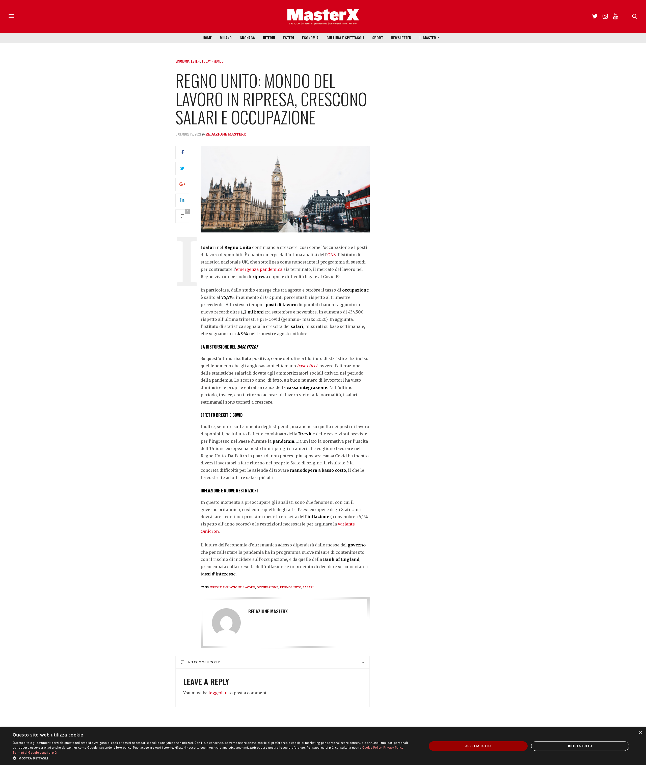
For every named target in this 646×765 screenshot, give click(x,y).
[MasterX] (323, 16)
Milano (226, 37)
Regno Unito (290, 587)
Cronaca (247, 37)
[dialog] (323, 746)
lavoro (249, 587)
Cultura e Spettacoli (345, 37)
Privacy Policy (393, 747)
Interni (269, 37)
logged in (218, 692)
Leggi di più (48, 752)
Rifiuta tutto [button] (580, 746)
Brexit (216, 587)
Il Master (427, 37)
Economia (310, 37)
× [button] (640, 732)
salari (308, 587)
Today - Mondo (213, 61)
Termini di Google (26, 752)
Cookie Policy (372, 747)
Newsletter (401, 37)
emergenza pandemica (259, 269)
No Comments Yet (204, 662)
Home (207, 37)
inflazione (232, 587)
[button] (214, 758)
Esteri (288, 37)
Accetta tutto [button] (478, 746)
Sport (377, 37)
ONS (331, 254)
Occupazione (267, 587)
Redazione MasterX (225, 134)
